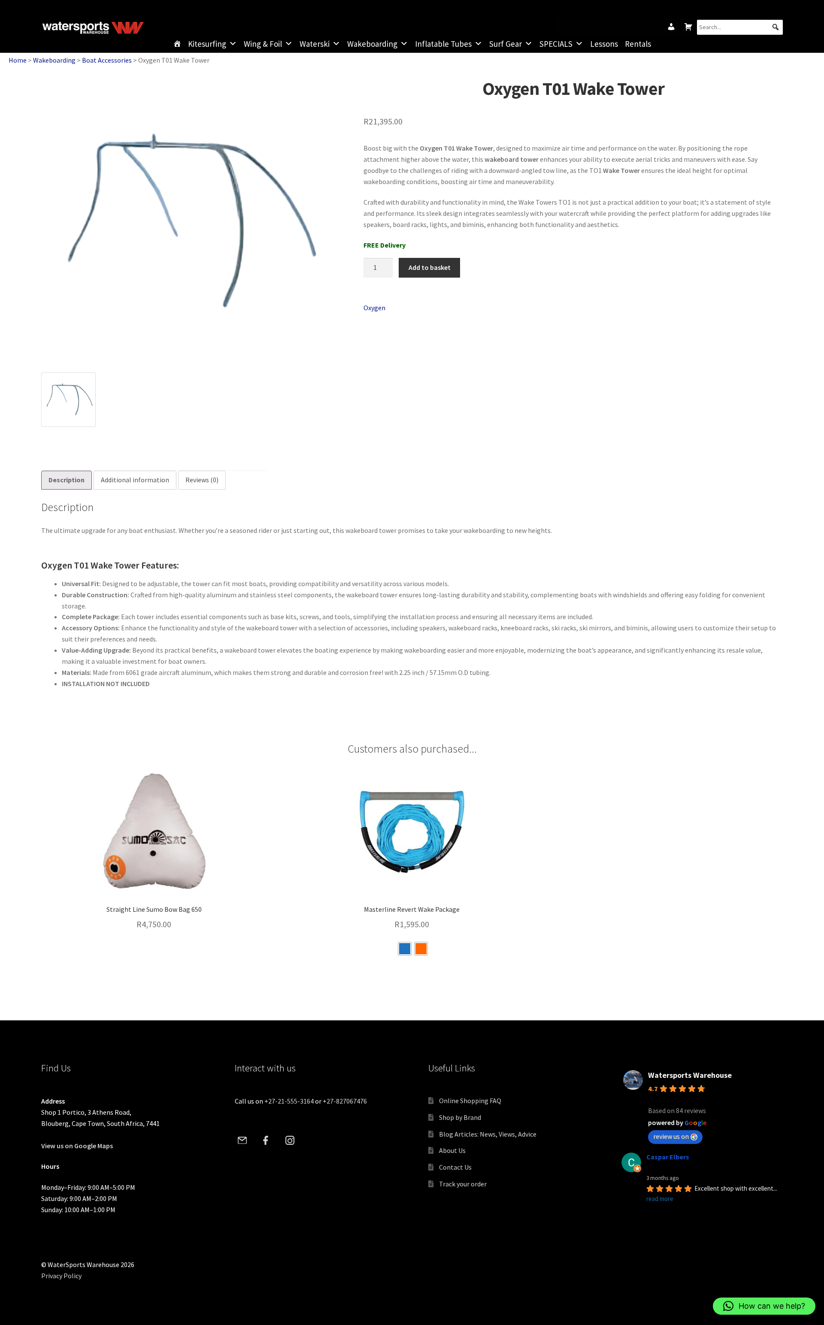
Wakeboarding (372, 44)
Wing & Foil (263, 44)
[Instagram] (289, 1140)
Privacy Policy (61, 1275)
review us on (671, 1136)
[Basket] (688, 26)
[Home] (177, 43)
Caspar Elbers (667, 1157)
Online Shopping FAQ (470, 1100)
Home (18, 60)
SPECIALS (556, 44)
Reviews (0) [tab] (201, 479)
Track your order (463, 1184)
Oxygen (374, 307)
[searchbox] (740, 27)
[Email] (242, 1140)
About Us (452, 1150)
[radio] (404, 948)
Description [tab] (66, 479)
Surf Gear (505, 44)
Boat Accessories (107, 60)
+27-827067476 (345, 1101)
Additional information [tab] (135, 479)
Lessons (604, 44)
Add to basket (430, 267)
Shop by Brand (460, 1117)
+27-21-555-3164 (289, 1101)
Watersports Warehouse (690, 1075)
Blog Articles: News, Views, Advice (487, 1134)
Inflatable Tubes (443, 44)
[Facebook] (266, 1140)
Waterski (315, 44)
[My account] (671, 26)
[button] (775, 27)
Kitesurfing (207, 44)
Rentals (638, 44)
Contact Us (455, 1167)
